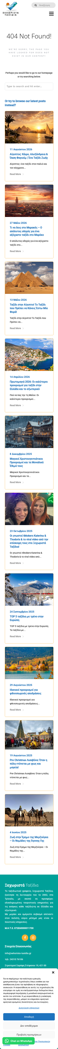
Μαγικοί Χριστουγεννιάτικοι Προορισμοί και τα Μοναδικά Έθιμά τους (27, 462)
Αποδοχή (29, 1016)
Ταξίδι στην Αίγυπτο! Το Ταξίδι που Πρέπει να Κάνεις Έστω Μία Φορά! (29, 308)
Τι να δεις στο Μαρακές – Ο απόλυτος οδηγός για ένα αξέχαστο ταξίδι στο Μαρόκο (27, 231)
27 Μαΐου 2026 (18, 222)
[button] (53, 972)
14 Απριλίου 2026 (20, 376)
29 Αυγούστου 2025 (21, 685)
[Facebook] (25, 937)
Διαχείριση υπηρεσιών (29, 1008)
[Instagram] (33, 937)
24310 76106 (16, 959)
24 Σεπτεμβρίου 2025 (22, 611)
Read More (15, 174)
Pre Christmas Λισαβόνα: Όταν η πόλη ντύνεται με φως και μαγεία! (28, 764)
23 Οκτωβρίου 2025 (21, 531)
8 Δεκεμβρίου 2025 (21, 454)
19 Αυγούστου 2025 (21, 755)
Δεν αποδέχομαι (29, 1025)
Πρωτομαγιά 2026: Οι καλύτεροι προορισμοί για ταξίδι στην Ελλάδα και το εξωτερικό (29, 385)
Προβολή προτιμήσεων (29, 1034)
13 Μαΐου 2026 (18, 299)
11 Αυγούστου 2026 (21, 149)
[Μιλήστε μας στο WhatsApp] (18, 1041)
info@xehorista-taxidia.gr (18, 953)
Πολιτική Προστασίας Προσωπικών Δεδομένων (34, 1043)
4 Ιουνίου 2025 (18, 832)
